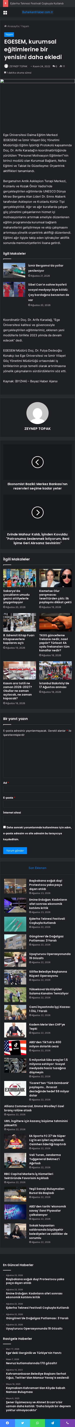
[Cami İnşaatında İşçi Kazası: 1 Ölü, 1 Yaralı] (15, 1012)
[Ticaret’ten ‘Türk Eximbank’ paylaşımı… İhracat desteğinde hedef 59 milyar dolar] (15, 1088)
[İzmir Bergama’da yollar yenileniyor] (14, 270)
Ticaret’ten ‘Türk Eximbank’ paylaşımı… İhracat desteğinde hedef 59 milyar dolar (49, 1089)
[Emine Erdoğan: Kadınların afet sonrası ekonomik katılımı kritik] (15, 905)
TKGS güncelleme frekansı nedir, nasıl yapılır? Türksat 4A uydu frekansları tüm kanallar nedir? (54, 642)
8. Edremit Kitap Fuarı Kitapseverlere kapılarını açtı (18, 639)
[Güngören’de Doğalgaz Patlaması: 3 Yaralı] (15, 941)
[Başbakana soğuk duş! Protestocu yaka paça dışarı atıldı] (15, 886)
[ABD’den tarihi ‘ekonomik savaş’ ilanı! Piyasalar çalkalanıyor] (15, 1211)
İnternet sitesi (12, 812)
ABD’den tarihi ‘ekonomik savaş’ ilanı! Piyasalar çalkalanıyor (47, 1210)
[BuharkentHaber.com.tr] (38, 12)
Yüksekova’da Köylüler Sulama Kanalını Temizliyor (49, 991)
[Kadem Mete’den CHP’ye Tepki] (15, 1030)
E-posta (9, 797)
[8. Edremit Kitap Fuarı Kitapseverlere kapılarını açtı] (19, 622)
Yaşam (25, 26)
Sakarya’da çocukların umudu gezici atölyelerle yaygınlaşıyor (16, 596)
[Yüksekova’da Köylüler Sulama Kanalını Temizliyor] (15, 994)
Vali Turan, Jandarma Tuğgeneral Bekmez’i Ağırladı (45, 1159)
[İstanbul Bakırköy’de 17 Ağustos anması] (55, 670)
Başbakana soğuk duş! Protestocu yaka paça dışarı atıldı (45, 885)
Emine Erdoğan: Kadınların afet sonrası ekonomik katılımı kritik (48, 904)
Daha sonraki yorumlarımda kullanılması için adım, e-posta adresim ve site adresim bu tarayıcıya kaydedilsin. (37, 833)
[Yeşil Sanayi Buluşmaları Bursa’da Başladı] (15, 1194)
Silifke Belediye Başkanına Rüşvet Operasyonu (48, 974)
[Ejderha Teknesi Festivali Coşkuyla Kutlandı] (15, 924)
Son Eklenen (37, 868)
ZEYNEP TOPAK (18, 66)
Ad (6, 782)
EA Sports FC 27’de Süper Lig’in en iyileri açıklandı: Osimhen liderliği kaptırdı (47, 1140)
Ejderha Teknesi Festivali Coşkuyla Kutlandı (37, 3)
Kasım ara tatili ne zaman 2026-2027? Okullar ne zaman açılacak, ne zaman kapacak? (17, 690)
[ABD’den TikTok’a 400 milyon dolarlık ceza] (15, 1047)
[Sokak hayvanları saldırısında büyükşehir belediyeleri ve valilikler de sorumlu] (15, 1230)
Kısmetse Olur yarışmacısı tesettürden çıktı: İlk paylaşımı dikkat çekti (55, 596)
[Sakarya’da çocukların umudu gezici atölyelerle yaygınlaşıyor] (19, 578)
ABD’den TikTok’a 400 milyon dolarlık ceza (45, 1044)
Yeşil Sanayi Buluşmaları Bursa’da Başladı (46, 1191)
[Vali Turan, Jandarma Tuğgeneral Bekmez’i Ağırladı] (15, 1160)
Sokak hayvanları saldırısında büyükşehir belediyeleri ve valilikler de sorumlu (48, 1231)
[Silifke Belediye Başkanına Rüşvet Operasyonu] (15, 977)
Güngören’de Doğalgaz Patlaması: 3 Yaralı (46, 938)
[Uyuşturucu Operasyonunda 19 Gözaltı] (15, 959)
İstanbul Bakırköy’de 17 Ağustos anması (54, 685)
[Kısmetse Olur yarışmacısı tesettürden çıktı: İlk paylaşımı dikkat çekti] (55, 578)
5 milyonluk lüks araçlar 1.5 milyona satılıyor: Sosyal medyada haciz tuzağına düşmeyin (48, 1066)
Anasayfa (13, 26)
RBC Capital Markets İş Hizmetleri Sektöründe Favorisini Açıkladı (28, 1176)
